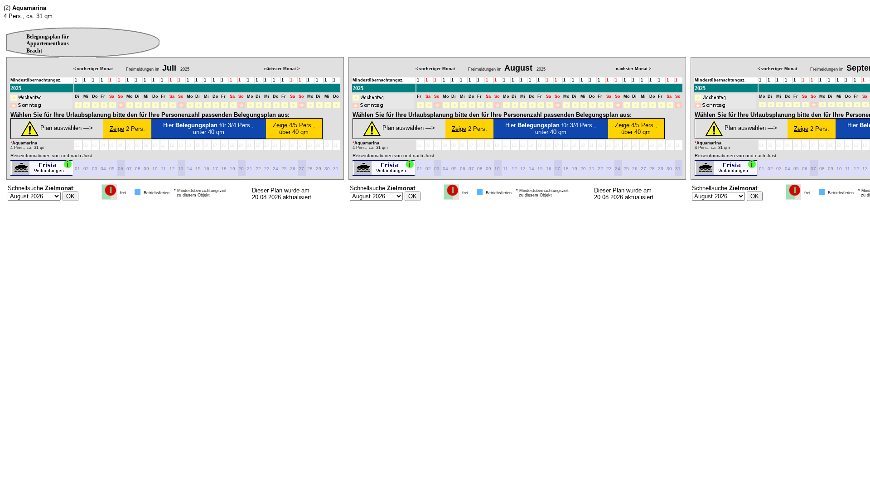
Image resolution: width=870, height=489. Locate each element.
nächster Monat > (282, 69)
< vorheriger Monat (93, 69)
